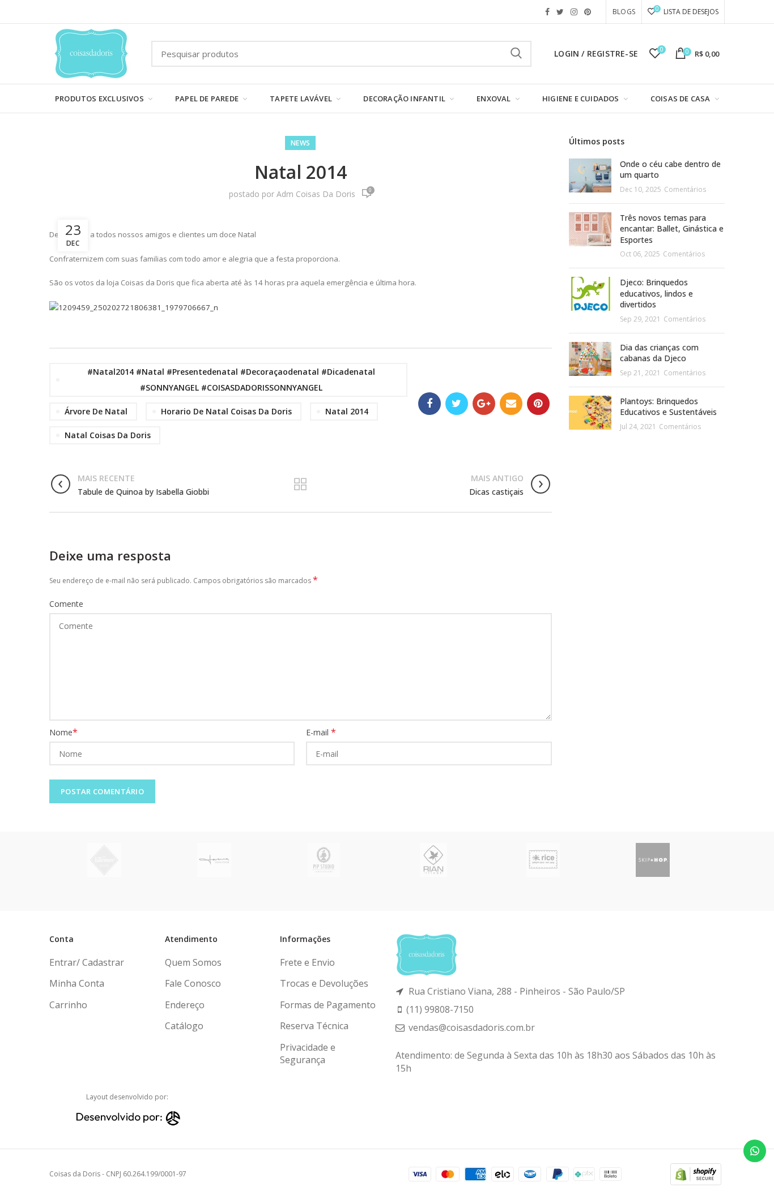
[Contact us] (754, 1151)
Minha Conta (76, 983)
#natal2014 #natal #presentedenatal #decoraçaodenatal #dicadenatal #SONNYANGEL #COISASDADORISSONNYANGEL (231, 379)
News (300, 143)
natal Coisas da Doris (108, 435)
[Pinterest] (538, 403)
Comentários (685, 189)
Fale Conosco (193, 983)
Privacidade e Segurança (307, 1053)
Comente (66, 603)
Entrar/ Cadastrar (86, 962)
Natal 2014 (300, 172)
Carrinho (68, 1005)
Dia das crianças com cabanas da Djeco (659, 353)
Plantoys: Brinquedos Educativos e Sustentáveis (668, 407)
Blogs (624, 11)
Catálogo (184, 1026)
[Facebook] (429, 403)
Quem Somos (193, 962)
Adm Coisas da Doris (316, 194)
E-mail (321, 732)
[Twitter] (456, 403)
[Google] (484, 403)
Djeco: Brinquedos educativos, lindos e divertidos (656, 293)
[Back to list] (300, 485)
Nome (63, 732)
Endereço (185, 1005)
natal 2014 (346, 411)
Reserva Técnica (314, 1026)
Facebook (547, 12)
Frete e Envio (307, 962)
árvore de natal (96, 411)
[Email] (511, 403)
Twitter (560, 12)
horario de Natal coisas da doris (226, 411)
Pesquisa (516, 54)
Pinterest (587, 12)
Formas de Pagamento (328, 1005)
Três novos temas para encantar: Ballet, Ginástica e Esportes (672, 228)
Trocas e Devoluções (324, 983)
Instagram (574, 12)
